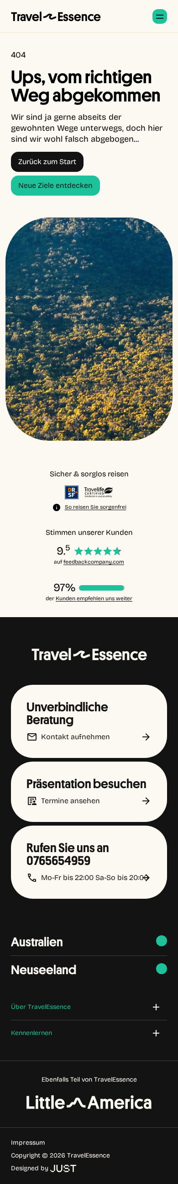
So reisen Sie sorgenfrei (95, 507)
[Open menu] (159, 16)
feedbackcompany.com (93, 562)
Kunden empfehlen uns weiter (94, 598)
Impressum (28, 1143)
